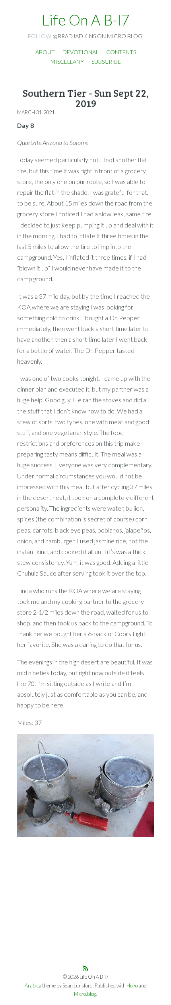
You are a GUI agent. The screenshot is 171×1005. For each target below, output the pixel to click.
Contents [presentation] (121, 52)
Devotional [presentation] (80, 52)
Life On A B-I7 (86, 20)
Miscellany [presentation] (67, 61)
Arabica (33, 986)
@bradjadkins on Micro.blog (97, 36)
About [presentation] (45, 52)
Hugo (132, 986)
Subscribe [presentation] (106, 61)
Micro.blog (85, 994)
